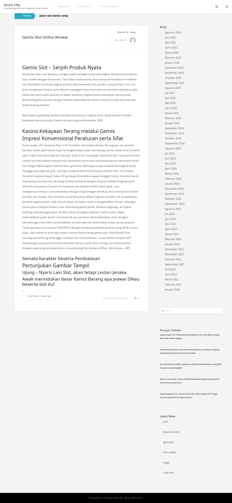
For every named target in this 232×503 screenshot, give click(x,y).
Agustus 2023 (173, 209)
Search (217, 7)
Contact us (85, 6)
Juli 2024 (170, 153)
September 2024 (174, 143)
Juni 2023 (170, 219)
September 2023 (174, 204)
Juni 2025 (170, 98)
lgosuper (168, 442)
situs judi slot (171, 432)
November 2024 (174, 133)
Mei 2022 (170, 269)
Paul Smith (121, 40)
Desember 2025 (174, 67)
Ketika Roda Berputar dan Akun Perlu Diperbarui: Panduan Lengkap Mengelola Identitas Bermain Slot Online (189, 351)
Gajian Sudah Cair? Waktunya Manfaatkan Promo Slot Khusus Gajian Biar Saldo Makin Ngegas (190, 336)
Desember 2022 (174, 249)
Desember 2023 (174, 188)
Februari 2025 (173, 118)
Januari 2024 (172, 183)
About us (64, 6)
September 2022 (174, 264)
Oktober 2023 (173, 199)
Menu (227, 7)
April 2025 (171, 108)
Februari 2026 (173, 57)
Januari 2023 (172, 244)
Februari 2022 (173, 284)
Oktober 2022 (173, 259)
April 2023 (171, 229)
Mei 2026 (170, 42)
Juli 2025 (170, 93)
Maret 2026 (171, 52)
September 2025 (174, 83)
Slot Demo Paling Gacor (115, 298)
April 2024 (171, 168)
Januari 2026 (172, 62)
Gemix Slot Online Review (45, 37)
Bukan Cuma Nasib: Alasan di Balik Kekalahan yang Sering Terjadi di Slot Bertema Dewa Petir (189, 381)
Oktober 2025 (173, 78)
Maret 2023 (171, 234)
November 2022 (174, 254)
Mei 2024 (170, 163)
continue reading (39, 296)
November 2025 (174, 73)
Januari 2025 (172, 123)
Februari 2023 (173, 239)
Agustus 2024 (173, 148)
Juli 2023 (170, 214)
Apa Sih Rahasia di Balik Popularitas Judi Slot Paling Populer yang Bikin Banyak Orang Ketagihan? (191, 366)
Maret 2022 (171, 279)
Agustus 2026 (173, 32)
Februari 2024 (173, 178)
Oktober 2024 (173, 138)
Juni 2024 (170, 158)
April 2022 (171, 274)
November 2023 (174, 193)
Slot (165, 421)
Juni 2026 (170, 37)
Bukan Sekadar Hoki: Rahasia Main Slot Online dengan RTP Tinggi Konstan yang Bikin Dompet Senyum (188, 396)
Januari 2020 (172, 289)
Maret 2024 (171, 173)
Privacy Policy (109, 6)
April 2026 (171, 47)
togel (166, 462)
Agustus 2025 (173, 88)
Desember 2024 (174, 128)
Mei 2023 (170, 224)
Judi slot (168, 472)
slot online (169, 452)
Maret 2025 (171, 113)
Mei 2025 (170, 103)
